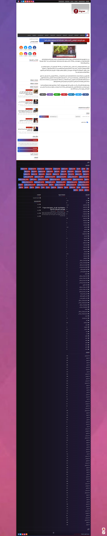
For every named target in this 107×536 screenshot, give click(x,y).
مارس (77, 367)
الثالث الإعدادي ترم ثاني (43, 179)
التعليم (86, 179)
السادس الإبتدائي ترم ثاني (29, 185)
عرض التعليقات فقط (53, 116)
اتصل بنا (76, 1)
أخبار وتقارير (26, 174)
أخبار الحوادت (56, 169)
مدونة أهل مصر (77, 534)
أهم (78, 187)
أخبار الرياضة (59, 35)
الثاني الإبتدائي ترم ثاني (83, 182)
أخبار (83, 169)
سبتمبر (77, 381)
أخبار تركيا (33, 171)
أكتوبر (77, 378)
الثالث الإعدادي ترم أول (54, 179)
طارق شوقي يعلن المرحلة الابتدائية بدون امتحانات (25, 129)
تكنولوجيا (34, 35)
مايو (77, 362)
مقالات (37, 187)
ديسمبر (77, 374)
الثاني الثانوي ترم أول (50, 182)
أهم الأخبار (76, 35)
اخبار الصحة (70, 171)
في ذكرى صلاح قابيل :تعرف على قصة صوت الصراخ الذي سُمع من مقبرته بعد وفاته (26, 93)
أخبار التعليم (82, 35)
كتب (42, 187)
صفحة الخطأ (67, 1)
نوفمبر (77, 376)
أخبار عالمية (63, 174)
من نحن (72, 1)
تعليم (66, 187)
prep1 (31, 187)
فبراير (77, 369)
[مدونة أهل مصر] (80, 9)
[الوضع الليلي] (103, 529)
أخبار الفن (46, 35)
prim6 (75, 190)
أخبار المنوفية (41, 171)
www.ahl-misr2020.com (60, 211)
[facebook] (21, 1)
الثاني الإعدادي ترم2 (60, 182)
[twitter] (23, 1)
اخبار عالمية (55, 174)
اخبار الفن (56, 171)
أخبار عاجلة (71, 174)
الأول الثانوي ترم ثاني (28, 177)
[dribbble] (27, 1)
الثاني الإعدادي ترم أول (71, 182)
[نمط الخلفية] (103, 532)
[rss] (25, 1)
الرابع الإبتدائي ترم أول (71, 185)
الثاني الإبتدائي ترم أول (23, 179)
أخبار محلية (71, 35)
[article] (52, 101)
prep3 (21, 187)
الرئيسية (87, 1)
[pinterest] (31, 1)
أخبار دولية (65, 35)
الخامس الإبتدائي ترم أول (27, 182)
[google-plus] (29, 1)
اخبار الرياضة (85, 171)
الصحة (20, 185)
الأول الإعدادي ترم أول (61, 177)
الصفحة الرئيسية (65, 43)
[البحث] (18, 1)
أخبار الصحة (78, 171)
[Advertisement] (53, 24)
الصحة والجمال (40, 35)
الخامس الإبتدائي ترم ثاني (82, 185)
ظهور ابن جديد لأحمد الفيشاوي (26, 120)
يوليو (77, 358)
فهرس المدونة (61, 1)
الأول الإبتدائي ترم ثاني (72, 177)
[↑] (53, 533)
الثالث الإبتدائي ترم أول (78, 179)
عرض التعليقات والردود (43, 116)
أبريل (77, 365)
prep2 (26, 187)
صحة (47, 187)
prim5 (81, 190)
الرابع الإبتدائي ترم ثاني (60, 185)
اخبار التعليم (64, 169)
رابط (38, 204)
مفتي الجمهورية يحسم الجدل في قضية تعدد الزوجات (26, 102)
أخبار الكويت (49, 171)
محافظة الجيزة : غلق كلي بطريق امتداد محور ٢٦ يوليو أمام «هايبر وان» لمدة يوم (54, 208)
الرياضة (51, 185)
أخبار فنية (48, 174)
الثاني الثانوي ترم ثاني (39, 182)
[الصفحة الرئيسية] (87, 35)
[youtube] (22, 534)
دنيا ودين (29, 35)
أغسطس (77, 356)
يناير (77, 372)
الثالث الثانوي (32, 179)
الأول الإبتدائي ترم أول (83, 177)
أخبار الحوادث (52, 35)
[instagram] (33, 1)
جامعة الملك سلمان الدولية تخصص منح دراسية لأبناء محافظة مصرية (25, 111)
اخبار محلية (34, 174)
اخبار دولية (85, 174)
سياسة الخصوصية (82, 1)
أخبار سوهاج (78, 174)
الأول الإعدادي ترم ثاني (50, 177)
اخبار (78, 169)
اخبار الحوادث (40, 169)
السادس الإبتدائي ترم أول (41, 185)
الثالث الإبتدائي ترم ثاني (66, 179)
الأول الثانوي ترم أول (38, 177)
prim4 (86, 190)
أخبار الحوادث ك (32, 169)
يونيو (77, 360)
